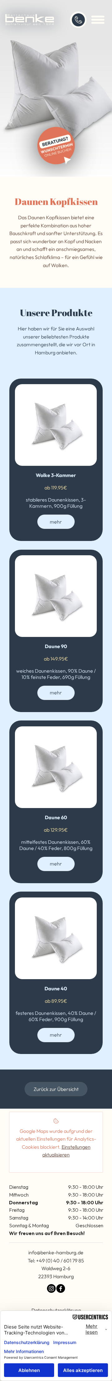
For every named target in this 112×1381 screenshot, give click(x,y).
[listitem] (56, 460)
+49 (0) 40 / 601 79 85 (60, 1260)
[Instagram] (51, 1288)
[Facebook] (60, 1288)
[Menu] (98, 19)
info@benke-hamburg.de (55, 1252)
